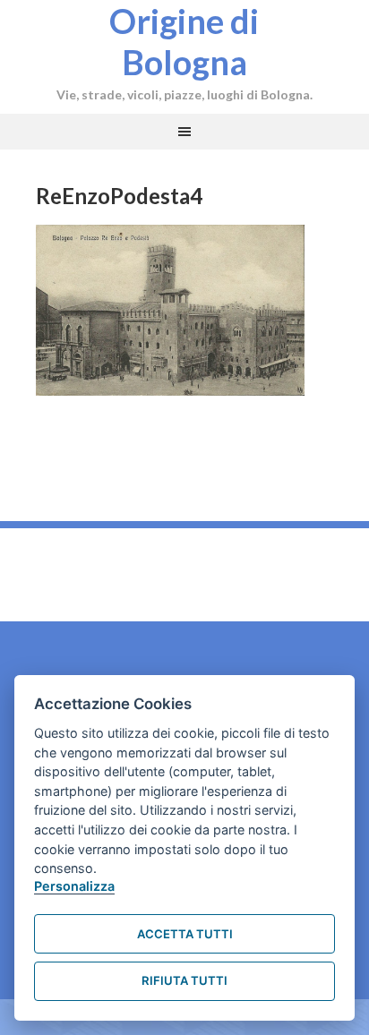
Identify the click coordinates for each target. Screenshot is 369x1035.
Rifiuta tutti (184, 980)
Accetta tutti (185, 934)
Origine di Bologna (184, 41)
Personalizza (74, 886)
